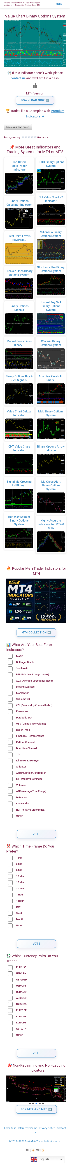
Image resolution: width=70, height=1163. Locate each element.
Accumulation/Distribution (31, 772)
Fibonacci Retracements (30, 736)
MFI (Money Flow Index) (29, 779)
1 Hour (20, 894)
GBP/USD (21, 979)
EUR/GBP (21, 1010)
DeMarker (21, 797)
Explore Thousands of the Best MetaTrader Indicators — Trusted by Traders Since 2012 (22, 4)
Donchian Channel (26, 748)
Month (20, 919)
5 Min (19, 870)
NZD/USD (21, 1004)
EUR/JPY (21, 1022)
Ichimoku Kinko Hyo (27, 760)
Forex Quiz (10, 1128)
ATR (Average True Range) (31, 791)
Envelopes (22, 711)
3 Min (19, 864)
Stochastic (22, 668)
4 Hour (20, 900)
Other (19, 815)
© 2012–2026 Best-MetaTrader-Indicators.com (35, 1141)
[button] (7, 1088)
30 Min (20, 888)
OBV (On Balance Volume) (31, 723)
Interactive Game (27, 1128)
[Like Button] (35, 85)
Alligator (21, 766)
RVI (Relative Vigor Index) (30, 809)
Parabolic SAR (24, 717)
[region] (36, 1090)
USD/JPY (21, 973)
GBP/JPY (21, 1028)
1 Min (19, 857)
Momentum (22, 693)
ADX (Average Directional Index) (34, 680)
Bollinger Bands (25, 662)
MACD (19, 656)
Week (19, 913)
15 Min (20, 882)
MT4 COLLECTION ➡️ (36, 632)
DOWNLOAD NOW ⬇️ (35, 100)
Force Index (22, 803)
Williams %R (23, 699)
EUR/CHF (21, 1016)
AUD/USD (21, 998)
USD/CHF (21, 985)
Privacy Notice (47, 1128)
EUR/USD (21, 967)
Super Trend (23, 729)
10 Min (20, 876)
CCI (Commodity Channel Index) (34, 705)
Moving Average (25, 686)
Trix (18, 754)
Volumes (21, 785)
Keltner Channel (25, 742)
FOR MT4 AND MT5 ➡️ (36, 1109)
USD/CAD (21, 991)
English (43, 1159)
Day (18, 906)
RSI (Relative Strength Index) (32, 674)
